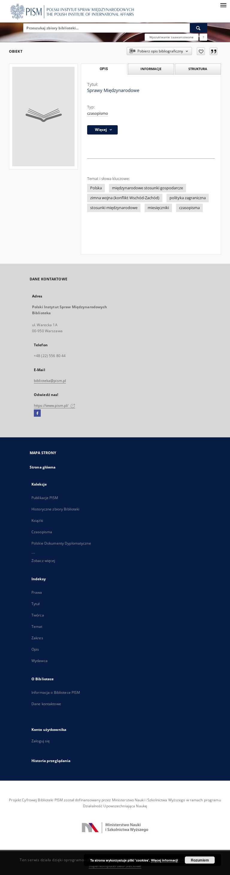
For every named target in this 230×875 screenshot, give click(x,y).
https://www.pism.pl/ (51, 405)
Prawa (36, 592)
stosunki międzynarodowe (113, 207)
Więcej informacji (164, 860)
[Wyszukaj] (198, 28)
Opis (35, 649)
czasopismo (97, 113)
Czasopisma (41, 531)
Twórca (37, 615)
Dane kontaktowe (46, 703)
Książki (37, 520)
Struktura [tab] (197, 69)
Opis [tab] (104, 69)
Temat (37, 626)
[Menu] (223, 5)
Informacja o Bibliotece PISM (55, 692)
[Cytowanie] (213, 51)
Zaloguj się (40, 740)
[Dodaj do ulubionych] (201, 51)
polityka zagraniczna (188, 197)
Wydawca (39, 660)
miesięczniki (158, 207)
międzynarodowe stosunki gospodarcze (147, 188)
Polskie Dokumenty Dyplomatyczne (61, 543)
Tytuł (35, 603)
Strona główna (43, 467)
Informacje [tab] (150, 69)
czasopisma (189, 207)
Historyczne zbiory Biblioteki (55, 509)
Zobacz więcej (43, 560)
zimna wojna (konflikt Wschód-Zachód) (124, 197)
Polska (96, 188)
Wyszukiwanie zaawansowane (171, 37)
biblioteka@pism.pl (50, 380)
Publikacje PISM (44, 497)
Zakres (37, 637)
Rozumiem (200, 860)
